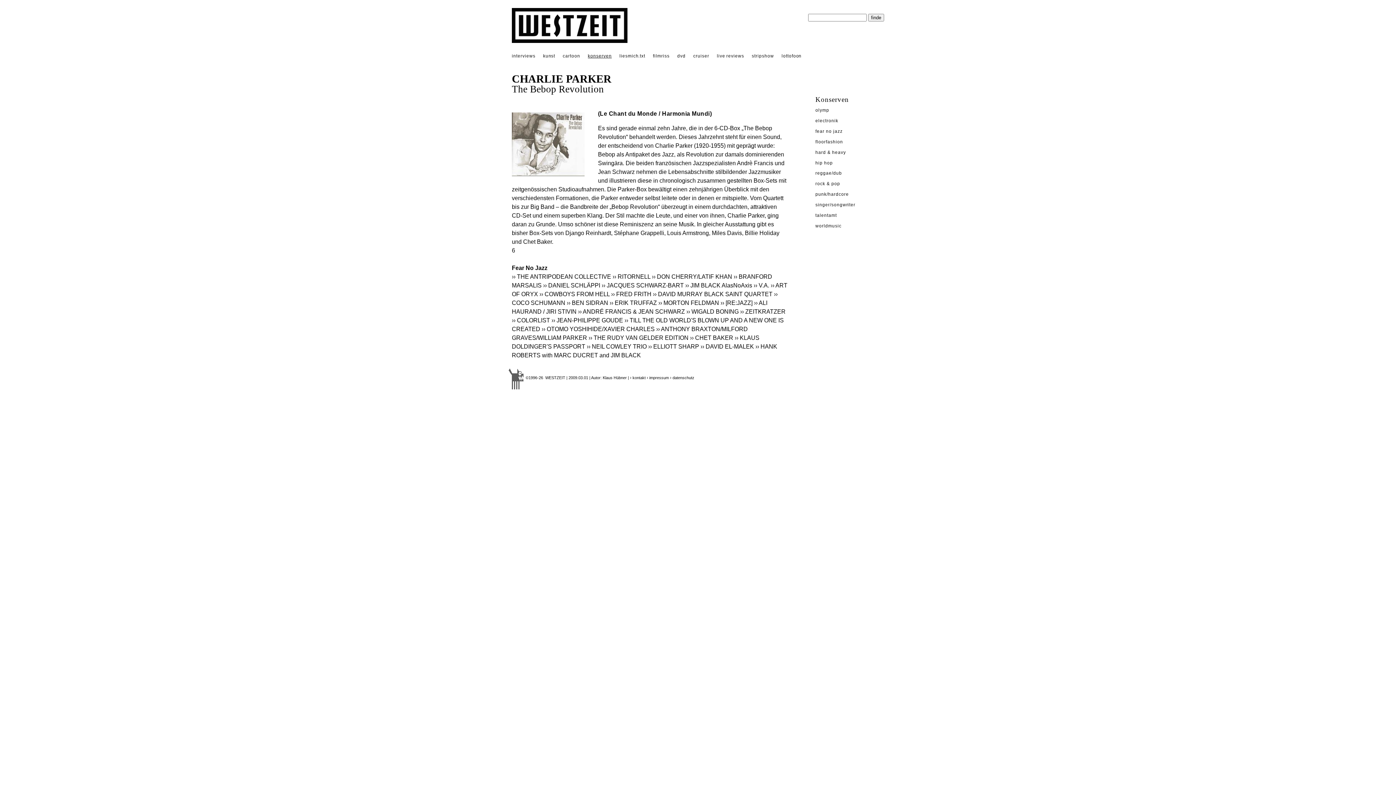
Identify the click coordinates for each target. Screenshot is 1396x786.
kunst (549, 56)
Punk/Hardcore (832, 194)
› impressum (658, 378)
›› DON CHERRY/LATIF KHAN (692, 277)
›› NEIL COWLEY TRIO (617, 347)
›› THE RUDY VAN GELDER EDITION (639, 338)
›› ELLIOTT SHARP (673, 347)
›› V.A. (761, 285)
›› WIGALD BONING (712, 312)
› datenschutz (682, 378)
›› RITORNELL (631, 277)
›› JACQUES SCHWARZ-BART (643, 285)
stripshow (763, 56)
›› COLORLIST (531, 320)
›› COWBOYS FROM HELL (574, 294)
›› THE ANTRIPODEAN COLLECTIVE (561, 277)
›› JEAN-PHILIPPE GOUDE (587, 320)
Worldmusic (828, 226)
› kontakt (638, 378)
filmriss (661, 56)
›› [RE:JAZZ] (737, 303)
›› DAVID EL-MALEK (727, 347)
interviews (523, 56)
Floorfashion (829, 142)
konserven (600, 56)
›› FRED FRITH (631, 294)
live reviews (731, 56)
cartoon (571, 56)
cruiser (701, 56)
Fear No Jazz (829, 131)
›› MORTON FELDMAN (688, 303)
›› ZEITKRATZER (763, 312)
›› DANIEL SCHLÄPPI (571, 285)
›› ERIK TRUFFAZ (633, 303)
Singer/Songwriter (835, 205)
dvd (681, 56)
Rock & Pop (827, 184)
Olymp (822, 110)
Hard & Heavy (830, 152)
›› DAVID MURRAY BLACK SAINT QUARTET (713, 294)
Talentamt (826, 215)
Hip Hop (824, 163)
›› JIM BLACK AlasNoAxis (718, 285)
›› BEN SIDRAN (587, 303)
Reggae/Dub (828, 173)
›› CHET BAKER (711, 338)
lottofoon (792, 56)
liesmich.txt (632, 56)
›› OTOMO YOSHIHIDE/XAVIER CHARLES (598, 329)
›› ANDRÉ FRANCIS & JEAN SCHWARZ (631, 312)
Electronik (826, 121)
